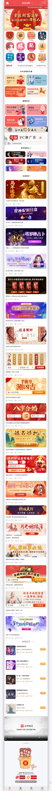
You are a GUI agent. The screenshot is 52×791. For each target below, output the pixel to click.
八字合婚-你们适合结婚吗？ (22, 65)
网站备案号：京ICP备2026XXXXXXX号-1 (26, 774)
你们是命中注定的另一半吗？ (42, 65)
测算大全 (9, 789)
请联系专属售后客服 (29, 772)
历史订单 (31, 789)
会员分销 (42, 789)
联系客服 (20, 789)
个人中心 (43, 2)
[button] (23, 29)
